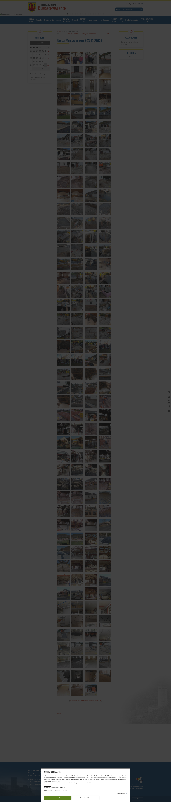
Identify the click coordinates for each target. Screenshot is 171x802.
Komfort (57, 791)
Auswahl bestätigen (85, 798)
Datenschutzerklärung (59, 787)
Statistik (64, 791)
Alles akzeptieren (58, 798)
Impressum (47, 787)
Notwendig (49, 791)
